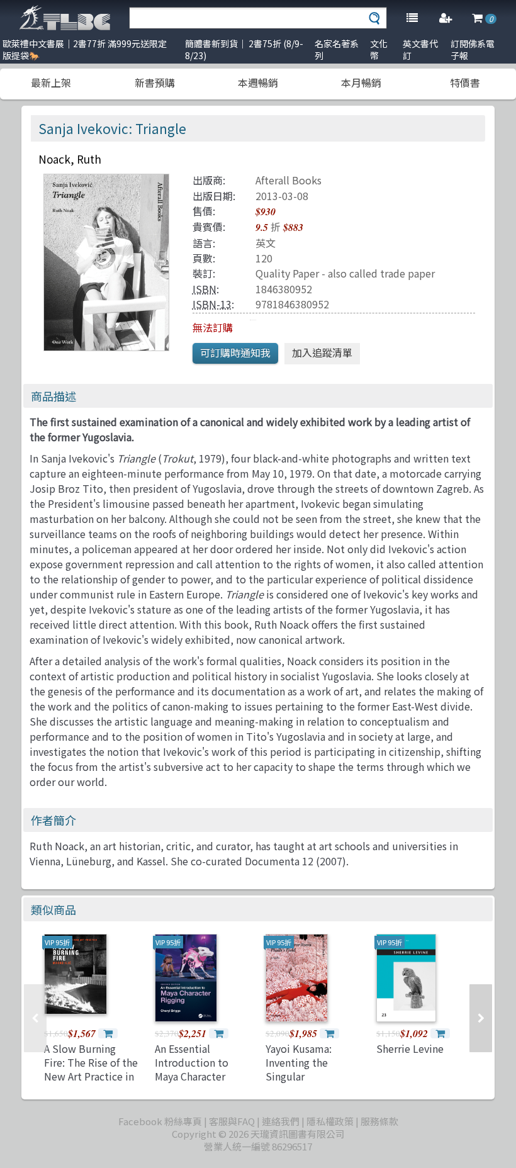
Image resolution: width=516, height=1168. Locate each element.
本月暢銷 (361, 82)
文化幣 (379, 49)
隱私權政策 (330, 1121)
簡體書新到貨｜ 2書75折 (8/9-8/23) (244, 49)
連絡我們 (281, 1121)
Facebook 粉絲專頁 (160, 1121)
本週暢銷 (258, 82)
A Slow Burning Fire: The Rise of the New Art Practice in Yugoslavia (91, 1069)
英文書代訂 (420, 49)
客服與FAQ (232, 1121)
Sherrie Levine (410, 1048)
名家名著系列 (337, 49)
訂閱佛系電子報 (473, 49)
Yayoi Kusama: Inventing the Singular (299, 1062)
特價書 (465, 82)
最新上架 (51, 82)
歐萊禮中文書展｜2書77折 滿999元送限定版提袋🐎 (85, 49)
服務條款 (379, 1121)
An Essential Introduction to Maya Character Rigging (191, 1069)
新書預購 (155, 82)
